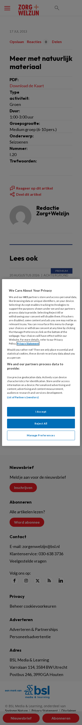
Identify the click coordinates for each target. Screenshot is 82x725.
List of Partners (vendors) (23, 397)
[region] (41, 362)
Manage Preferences (41, 435)
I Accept (41, 411)
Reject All (41, 423)
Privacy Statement (28, 343)
